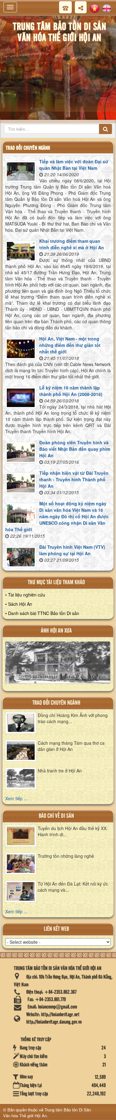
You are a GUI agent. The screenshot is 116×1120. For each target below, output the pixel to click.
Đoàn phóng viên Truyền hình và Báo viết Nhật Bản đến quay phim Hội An (74, 448)
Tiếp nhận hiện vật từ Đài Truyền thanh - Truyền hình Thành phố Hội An (74, 479)
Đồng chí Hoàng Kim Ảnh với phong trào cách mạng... (73, 718)
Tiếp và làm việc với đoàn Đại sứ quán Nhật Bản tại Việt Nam (73, 164)
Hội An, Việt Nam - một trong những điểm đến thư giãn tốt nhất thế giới (70, 345)
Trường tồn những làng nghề (66, 856)
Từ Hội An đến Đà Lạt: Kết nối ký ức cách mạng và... (73, 887)
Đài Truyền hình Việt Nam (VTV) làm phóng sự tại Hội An (72, 550)
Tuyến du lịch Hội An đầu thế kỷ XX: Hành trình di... (73, 831)
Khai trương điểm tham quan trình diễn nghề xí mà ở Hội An (71, 244)
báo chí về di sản (56, 816)
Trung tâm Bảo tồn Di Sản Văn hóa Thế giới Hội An (47, 1112)
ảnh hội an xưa (56, 630)
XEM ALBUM (58, 665)
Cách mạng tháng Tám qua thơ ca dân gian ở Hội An (71, 746)
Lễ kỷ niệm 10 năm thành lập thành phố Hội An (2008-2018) (70, 391)
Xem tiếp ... (16, 798)
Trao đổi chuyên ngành (56, 703)
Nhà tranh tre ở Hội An (60, 771)
